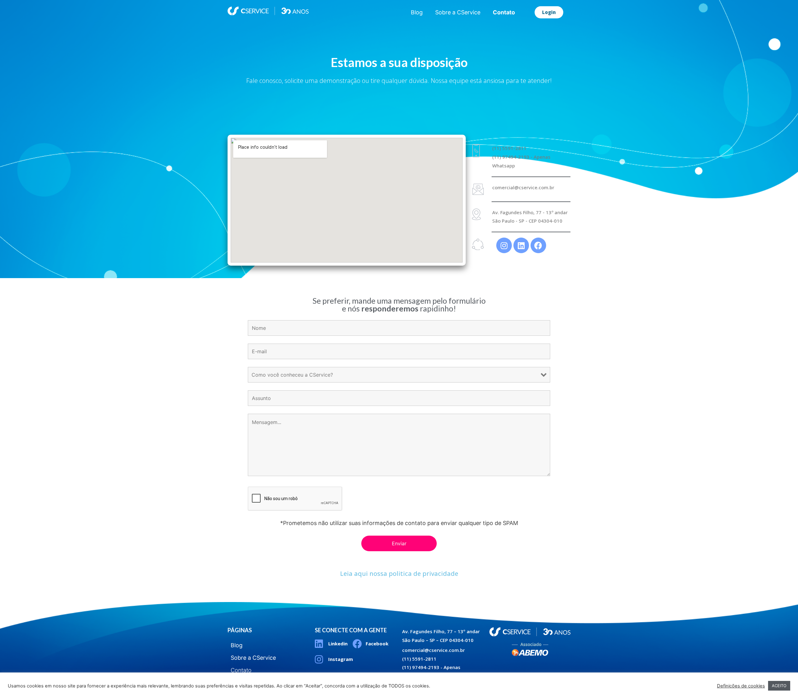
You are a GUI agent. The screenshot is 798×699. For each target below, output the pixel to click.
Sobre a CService (457, 12)
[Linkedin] (521, 245)
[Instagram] (504, 245)
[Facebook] (538, 245)
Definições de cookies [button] (741, 686)
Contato (504, 12)
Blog (417, 12)
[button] (549, 12)
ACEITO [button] (779, 685)
